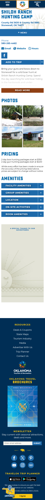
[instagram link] (23, 465)
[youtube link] (14, 465)
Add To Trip (14, 62)
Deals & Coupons (22, 330)
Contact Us (22, 356)
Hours (35, 48)
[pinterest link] (31, 458)
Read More (22, 90)
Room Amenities (17, 214)
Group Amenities (17, 192)
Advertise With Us (22, 347)
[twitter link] (23, 458)
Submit (37, 443)
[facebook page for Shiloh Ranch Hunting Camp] (4, 55)
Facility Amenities (18, 185)
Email (8, 48)
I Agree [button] (22, 496)
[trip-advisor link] (31, 465)
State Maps (22, 334)
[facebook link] (14, 458)
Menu (7, 2)
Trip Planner (22, 351)
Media (22, 343)
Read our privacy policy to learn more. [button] (22, 490)
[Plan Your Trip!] (9, 491)
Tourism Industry (22, 338)
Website (21, 48)
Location (12, 200)
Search (37, 2)
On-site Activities (18, 207)
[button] (7, 4)
